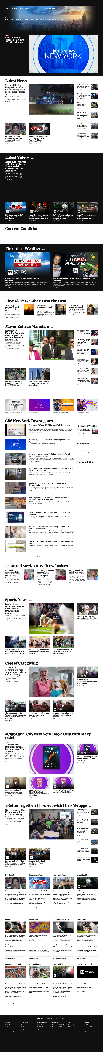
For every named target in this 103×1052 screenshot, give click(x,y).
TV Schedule (83, 443)
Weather (13, 29)
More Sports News (81, 958)
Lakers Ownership (9, 1031)
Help (85, 1031)
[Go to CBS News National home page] (51, 8)
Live (21, 8)
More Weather (51, 237)
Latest (7, 8)
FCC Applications (56, 1031)
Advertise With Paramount (90, 1026)
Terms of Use (71, 1031)
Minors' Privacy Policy (73, 1033)
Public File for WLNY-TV (58, 1026)
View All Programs (87, 452)
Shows (26, 8)
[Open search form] (96, 8)
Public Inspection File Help (58, 1029)
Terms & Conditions (41, 1035)
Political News (8, 1024)
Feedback (86, 1033)
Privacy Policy (71, 1024)
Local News (14, 8)
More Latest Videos (57, 1003)
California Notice (72, 1026)
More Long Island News (82, 914)
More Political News (10, 958)
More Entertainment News (59, 958)
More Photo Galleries (34, 1003)
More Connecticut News (35, 914)
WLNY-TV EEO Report (57, 1035)
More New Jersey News (58, 914)
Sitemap (39, 1037)
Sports (28, 29)
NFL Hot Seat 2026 (10, 1029)
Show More (39, 556)
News (7, 29)
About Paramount (88, 1024)
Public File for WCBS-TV (58, 1024)
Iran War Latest (8, 1026)
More (30, 81)
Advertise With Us (41, 1033)
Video (33, 29)
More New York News (10, 914)
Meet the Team (40, 1024)
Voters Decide (21, 29)
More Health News (33, 958)
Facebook (23, 1026)
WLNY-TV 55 (40, 1026)
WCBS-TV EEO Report (57, 1033)
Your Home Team (51, 29)
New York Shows (41, 29)
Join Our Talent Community (90, 1029)
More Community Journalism (12, 1003)
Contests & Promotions (42, 1031)
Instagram (23, 1029)
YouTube (23, 1024)
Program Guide (40, 1029)
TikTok (22, 1031)
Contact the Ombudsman (90, 1035)
